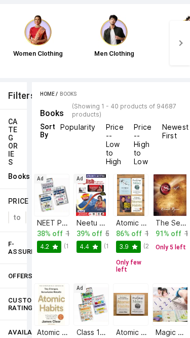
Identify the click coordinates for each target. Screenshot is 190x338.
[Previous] (10, 43)
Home (47, 94)
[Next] (180, 43)
